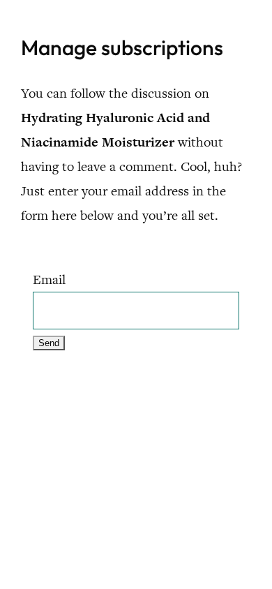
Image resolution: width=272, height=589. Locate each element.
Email (49, 279)
